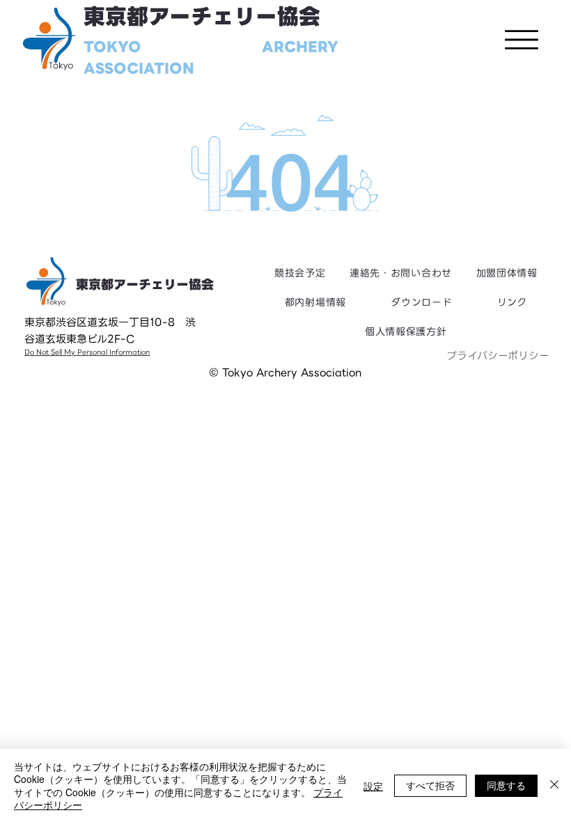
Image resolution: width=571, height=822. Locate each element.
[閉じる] (554, 785)
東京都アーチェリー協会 (202, 17)
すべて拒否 (430, 785)
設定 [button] (373, 786)
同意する (506, 785)
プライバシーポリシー (497, 356)
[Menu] (521, 40)
